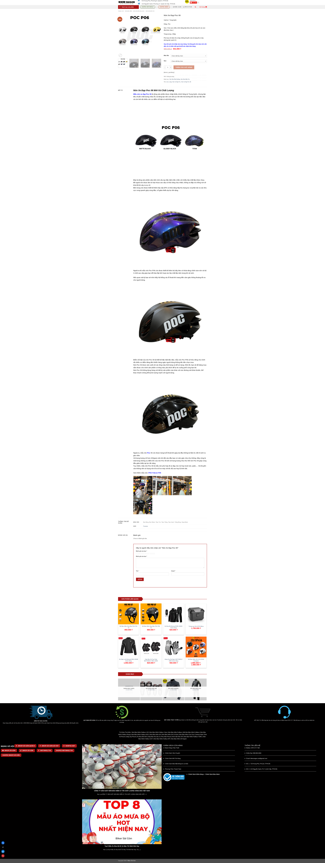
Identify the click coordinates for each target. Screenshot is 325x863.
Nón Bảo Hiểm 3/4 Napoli (179, 739)
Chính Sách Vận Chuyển (171, 753)
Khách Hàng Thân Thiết (171, 748)
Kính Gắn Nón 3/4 (177, 736)
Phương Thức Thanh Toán (173, 769)
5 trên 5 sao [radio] (152, 554)
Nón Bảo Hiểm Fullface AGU (140, 734)
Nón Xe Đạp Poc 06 (186, 81)
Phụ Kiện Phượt (166, 736)
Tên (137, 571)
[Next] (158, 35)
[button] (195, 7)
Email (173, 571)
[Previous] (121, 35)
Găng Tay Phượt (131, 736)
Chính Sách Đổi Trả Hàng (173, 758)
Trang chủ (121, 11)
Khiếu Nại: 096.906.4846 (253, 753)
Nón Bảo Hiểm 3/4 (155, 734)
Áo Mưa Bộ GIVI (142, 736)
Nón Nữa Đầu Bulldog (138, 11)
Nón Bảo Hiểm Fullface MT (162, 739)
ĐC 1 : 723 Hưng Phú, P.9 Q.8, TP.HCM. (257, 763)
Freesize (145, 526)
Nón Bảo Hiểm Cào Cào (186, 734)
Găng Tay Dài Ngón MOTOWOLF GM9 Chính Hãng (174, 660)
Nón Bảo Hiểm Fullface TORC (193, 736)
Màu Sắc (166, 55)
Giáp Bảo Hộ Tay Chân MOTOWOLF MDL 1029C (151, 660)
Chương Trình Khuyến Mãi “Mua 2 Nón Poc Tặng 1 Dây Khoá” (122, 746)
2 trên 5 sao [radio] (138, 554)
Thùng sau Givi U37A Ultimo (196, 626)
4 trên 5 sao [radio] (146, 554)
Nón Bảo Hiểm (128, 11)
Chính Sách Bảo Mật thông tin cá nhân (175, 763)
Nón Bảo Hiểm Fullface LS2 (140, 732)
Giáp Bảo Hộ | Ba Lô (154, 736)
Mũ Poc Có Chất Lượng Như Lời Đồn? (122, 846)
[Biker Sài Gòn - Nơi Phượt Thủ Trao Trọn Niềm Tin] (126, 2)
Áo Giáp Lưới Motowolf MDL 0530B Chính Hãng (128, 660)
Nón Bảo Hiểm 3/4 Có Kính (170, 734)
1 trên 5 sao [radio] (136, 554)
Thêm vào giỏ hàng (183, 67)
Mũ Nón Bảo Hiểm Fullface (191, 732)
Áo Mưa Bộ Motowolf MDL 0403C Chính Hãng (173, 627)
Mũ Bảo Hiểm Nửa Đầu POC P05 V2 (151, 627)
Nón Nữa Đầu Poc (150, 11)
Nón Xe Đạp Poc (176, 81)
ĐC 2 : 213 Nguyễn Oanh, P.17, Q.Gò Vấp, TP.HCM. (261, 769)
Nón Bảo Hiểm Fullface (175, 732)
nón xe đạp (169, 81)
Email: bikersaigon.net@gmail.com (256, 758)
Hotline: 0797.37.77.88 (252, 748)
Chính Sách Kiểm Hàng (195, 774)
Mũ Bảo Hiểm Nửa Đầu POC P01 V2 (128, 627)
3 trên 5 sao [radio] (142, 554)
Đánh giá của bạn (141, 551)
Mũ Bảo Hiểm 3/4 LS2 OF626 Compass (196, 660)
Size (165, 61)
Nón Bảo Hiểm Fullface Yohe (158, 732)
